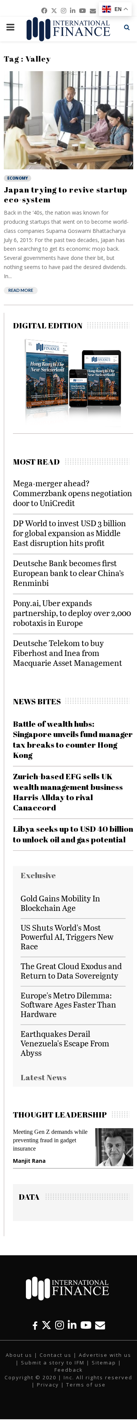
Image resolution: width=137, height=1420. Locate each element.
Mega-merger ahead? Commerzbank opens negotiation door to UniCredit (72, 493)
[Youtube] (85, 1325)
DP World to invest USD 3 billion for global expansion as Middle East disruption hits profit (69, 532)
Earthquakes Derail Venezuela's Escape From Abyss (65, 1043)
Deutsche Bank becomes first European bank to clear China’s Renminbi (68, 572)
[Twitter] (46, 1325)
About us (19, 1355)
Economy (17, 178)
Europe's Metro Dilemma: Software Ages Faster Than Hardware (68, 1005)
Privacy (48, 1384)
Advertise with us (105, 1355)
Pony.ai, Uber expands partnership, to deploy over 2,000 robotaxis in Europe (72, 612)
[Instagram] (59, 1325)
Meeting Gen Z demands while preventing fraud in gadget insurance (50, 1140)
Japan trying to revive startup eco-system (65, 194)
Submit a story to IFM (52, 1362)
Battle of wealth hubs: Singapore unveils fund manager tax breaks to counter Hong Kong (73, 739)
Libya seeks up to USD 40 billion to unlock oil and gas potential (73, 833)
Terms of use (86, 1384)
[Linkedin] (72, 1325)
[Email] (100, 1325)
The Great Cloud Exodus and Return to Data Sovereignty (71, 970)
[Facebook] (35, 1325)
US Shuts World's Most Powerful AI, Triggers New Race (67, 937)
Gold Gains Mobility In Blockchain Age (60, 903)
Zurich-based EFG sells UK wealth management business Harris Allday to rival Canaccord (68, 792)
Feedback (68, 1369)
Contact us (56, 1355)
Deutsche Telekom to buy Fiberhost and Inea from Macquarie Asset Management (67, 652)
